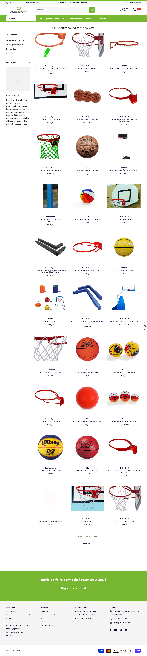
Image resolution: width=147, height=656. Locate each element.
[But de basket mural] (124, 200)
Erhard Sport (50, 168)
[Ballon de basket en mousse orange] (50, 502)
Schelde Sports (50, 66)
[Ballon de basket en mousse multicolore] (87, 200)
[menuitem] (18, 40)
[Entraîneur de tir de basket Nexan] (124, 353)
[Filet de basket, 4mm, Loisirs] (124, 502)
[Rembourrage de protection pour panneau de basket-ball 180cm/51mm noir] (50, 251)
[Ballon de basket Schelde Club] (87, 100)
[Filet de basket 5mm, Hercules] (50, 151)
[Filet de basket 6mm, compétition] (50, 353)
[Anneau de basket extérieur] (50, 100)
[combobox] (62, 10)
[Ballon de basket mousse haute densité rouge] (87, 402)
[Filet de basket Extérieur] (87, 502)
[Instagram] (115, 629)
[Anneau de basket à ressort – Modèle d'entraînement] (124, 100)
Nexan (124, 370)
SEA (87, 370)
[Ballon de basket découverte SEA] (87, 451)
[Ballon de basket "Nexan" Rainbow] (124, 402)
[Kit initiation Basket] (50, 302)
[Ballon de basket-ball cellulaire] (87, 151)
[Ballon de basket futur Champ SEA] (87, 353)
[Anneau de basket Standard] (50, 402)
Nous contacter (135, 2)
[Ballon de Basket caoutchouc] (124, 251)
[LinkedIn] (120, 629)
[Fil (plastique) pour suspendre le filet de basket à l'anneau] (50, 49)
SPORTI (124, 66)
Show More (87, 543)
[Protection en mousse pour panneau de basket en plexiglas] (87, 302)
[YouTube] (125, 629)
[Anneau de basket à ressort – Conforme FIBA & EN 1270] (124, 451)
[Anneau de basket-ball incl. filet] (87, 49)
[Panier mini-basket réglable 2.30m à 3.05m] (124, 151)
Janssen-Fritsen (87, 217)
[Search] (65, 10)
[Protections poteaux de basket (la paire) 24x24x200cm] (50, 200)
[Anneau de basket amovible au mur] (87, 251)
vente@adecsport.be (31, 2)
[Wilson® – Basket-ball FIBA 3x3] (50, 451)
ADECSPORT (50, 217)
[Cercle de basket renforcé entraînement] (124, 49)
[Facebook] (110, 629)
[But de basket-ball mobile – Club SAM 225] (124, 302)
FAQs (126, 2)
